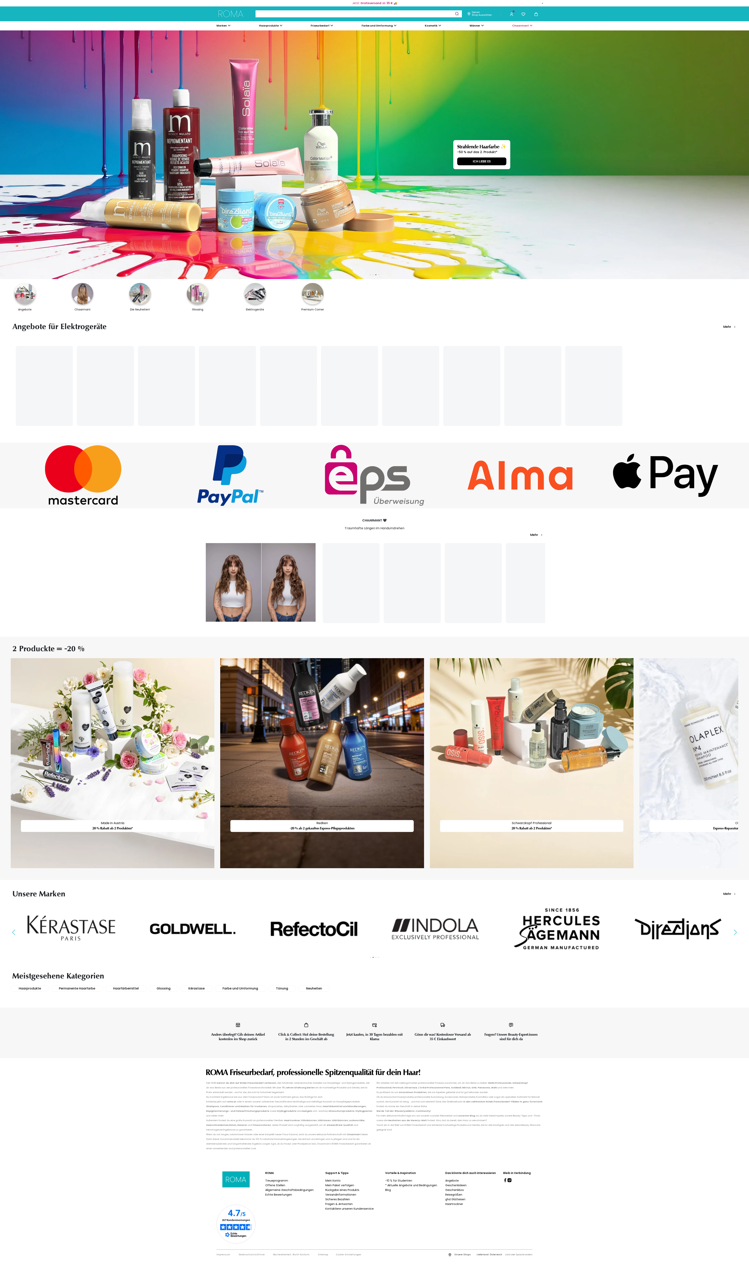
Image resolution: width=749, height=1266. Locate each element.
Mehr (727, 326)
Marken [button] (222, 25)
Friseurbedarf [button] (320, 25)
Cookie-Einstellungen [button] (348, 1254)
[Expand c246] (482, 25)
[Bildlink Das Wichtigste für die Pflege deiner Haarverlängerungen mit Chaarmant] (261, 582)
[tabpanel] (374, 154)
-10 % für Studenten (398, 1181)
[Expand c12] (395, 25)
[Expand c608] (531, 25)
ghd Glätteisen (455, 1199)
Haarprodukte (30, 988)
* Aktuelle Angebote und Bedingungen (411, 1185)
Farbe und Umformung (240, 988)
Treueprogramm (276, 1181)
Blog (388, 1190)
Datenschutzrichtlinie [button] (252, 1254)
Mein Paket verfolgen (339, 1185)
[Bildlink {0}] (374, 154)
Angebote (452, 1181)
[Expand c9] (331, 25)
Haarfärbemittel (126, 988)
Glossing (163, 988)
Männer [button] (475, 25)
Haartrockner (454, 1204)
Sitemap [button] (323, 1254)
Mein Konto (333, 1181)
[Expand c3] (281, 25)
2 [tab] (373, 274)
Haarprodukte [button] (269, 25)
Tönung (282, 988)
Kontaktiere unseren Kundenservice (349, 1209)
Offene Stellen (275, 1185)
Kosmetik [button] (431, 25)
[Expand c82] (439, 25)
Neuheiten (314, 988)
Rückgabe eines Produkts (342, 1190)
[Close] (542, 3)
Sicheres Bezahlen (337, 1199)
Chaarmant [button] (520, 25)
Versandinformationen (340, 1195)
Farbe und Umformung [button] (377, 25)
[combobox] (359, 13)
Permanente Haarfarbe (77, 988)
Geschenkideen (456, 1185)
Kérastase (196, 988)
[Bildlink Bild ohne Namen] (83, 475)
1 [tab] (370, 274)
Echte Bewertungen (278, 1195)
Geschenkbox (454, 1190)
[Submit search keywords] (457, 14)
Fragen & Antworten (339, 1204)
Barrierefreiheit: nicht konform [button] (291, 1254)
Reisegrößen (453, 1195)
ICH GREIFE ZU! (484, 161)
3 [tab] (375, 274)
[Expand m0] (229, 25)
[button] (512, 14)
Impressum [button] (223, 1254)
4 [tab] (378, 274)
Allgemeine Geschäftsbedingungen (289, 1190)
